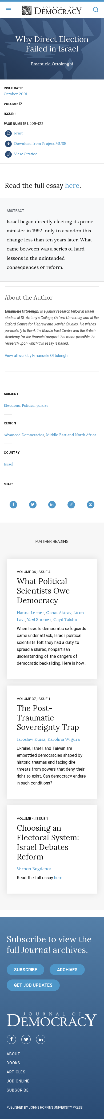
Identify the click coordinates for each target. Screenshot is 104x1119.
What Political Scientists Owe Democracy (43, 590)
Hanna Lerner (30, 612)
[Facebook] (11, 1039)
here (72, 185)
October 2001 (15, 93)
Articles (16, 1072)
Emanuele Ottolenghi (52, 64)
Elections (12, 405)
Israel (8, 464)
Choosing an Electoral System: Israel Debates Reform (48, 842)
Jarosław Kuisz (31, 739)
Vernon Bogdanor (34, 868)
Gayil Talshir (65, 619)
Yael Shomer (39, 619)
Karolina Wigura (63, 739)
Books (13, 1063)
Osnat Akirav (58, 612)
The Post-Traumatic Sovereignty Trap (48, 717)
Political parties (35, 405)
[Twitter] (26, 1039)
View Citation (25, 154)
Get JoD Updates (33, 985)
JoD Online (18, 1081)
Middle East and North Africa (71, 434)
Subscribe (25, 969)
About (14, 1054)
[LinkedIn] (40, 1039)
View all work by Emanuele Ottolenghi (36, 355)
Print (18, 133)
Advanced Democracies (24, 434)
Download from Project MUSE (39, 143)
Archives (67, 969)
